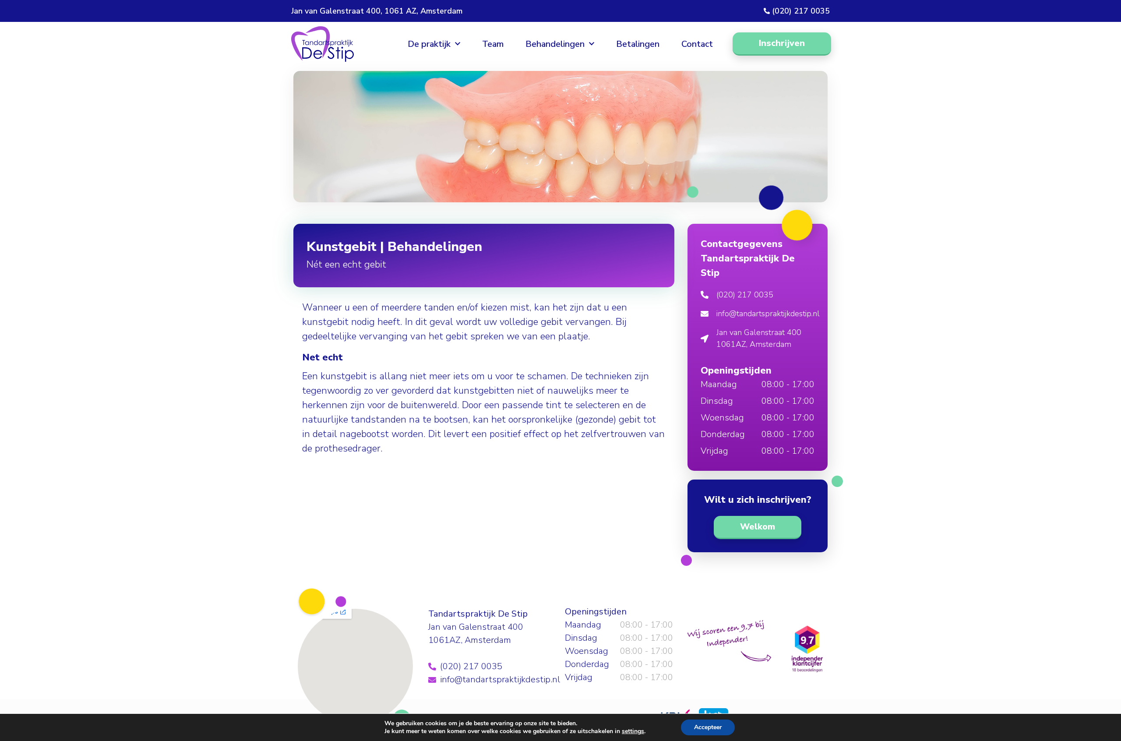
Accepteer (708, 727)
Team (493, 44)
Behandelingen (555, 44)
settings (633, 731)
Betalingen (637, 44)
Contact (697, 44)
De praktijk (429, 44)
